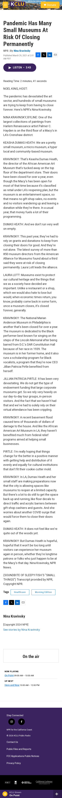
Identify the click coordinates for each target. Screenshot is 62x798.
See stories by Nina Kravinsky (21, 629)
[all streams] (57, 794)
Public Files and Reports (19, 749)
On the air (31, 656)
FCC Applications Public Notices (23, 756)
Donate (51, 4)
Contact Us (12, 742)
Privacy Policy (14, 763)
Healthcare (20, 592)
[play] (5, 794)
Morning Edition (43, 592)
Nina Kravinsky (22, 50)
